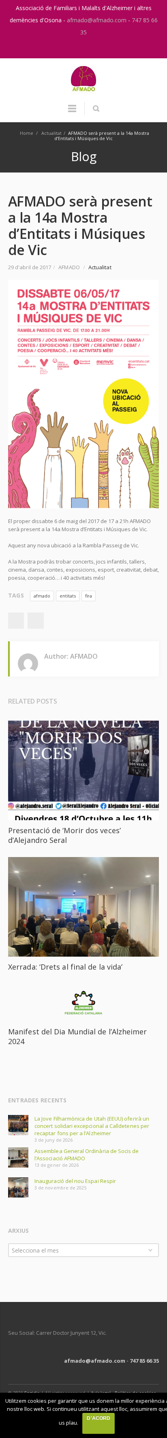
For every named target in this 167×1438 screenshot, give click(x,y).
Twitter (36, 621)
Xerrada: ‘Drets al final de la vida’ (65, 967)
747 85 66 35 (144, 1360)
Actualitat (51, 133)
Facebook (16, 621)
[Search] (95, 108)
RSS (92, 48)
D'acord (98, 1418)
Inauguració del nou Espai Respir (75, 1181)
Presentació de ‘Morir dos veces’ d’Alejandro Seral (64, 835)
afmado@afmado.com (97, 20)
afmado (42, 596)
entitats (68, 596)
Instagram (75, 48)
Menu (72, 112)
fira (88, 596)
